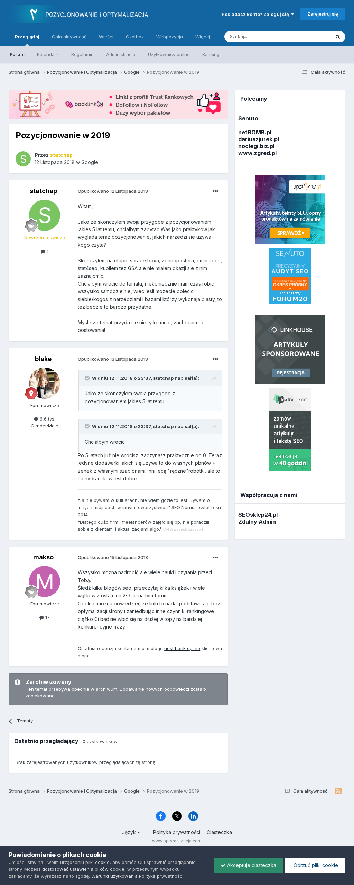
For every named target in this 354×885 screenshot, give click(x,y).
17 (47, 617)
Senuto (248, 118)
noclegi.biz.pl (256, 146)
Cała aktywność (69, 36)
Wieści (106, 36)
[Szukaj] (337, 36)
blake (43, 358)
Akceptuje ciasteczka (251, 865)
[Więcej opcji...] (215, 191)
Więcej (202, 36)
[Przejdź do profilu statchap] (23, 158)
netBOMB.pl (254, 132)
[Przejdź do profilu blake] (44, 383)
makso (43, 557)
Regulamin (82, 54)
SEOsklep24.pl (258, 514)
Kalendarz (48, 54)
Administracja (121, 54)
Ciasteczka (219, 832)
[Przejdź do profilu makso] (44, 581)
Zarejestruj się (322, 14)
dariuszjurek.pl (258, 139)
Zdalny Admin (257, 521)
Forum (17, 54)
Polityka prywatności (176, 832)
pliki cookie (97, 862)
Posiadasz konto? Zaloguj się (256, 14)
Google (89, 162)
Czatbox (135, 36)
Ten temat (310, 36)
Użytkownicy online (169, 54)
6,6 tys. (46, 419)
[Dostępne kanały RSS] (338, 791)
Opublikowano (113, 191)
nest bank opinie (182, 648)
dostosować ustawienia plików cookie (83, 869)
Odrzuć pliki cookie (315, 865)
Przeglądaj (27, 36)
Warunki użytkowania (114, 876)
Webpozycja (169, 36)
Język (129, 832)
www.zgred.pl (257, 153)
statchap (43, 191)
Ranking (211, 54)
